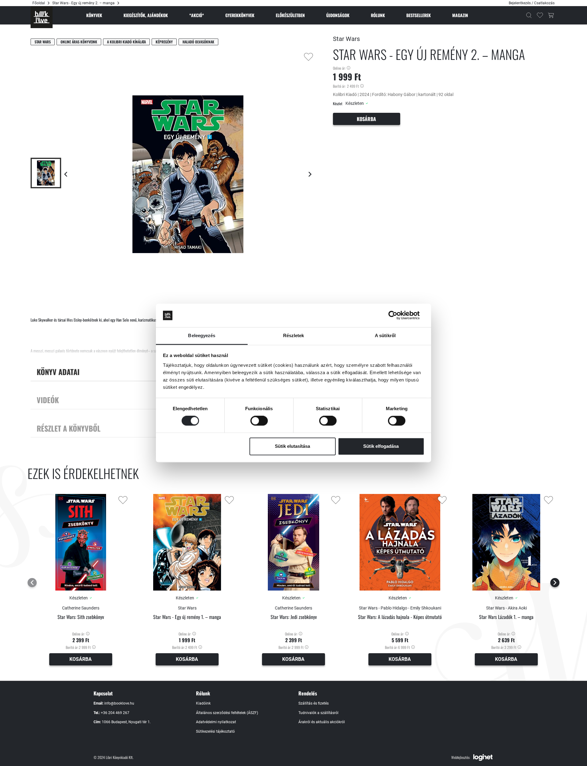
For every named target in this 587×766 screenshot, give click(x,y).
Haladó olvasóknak (198, 41)
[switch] (259, 421)
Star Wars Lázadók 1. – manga (506, 617)
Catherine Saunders (80, 608)
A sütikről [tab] (385, 335)
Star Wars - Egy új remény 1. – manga (187, 617)
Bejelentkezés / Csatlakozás (532, 3)
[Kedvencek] (539, 15)
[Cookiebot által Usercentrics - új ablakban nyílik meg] (397, 315)
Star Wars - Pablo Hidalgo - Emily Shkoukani (400, 608)
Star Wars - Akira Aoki (506, 608)
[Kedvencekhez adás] (308, 56)
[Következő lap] (310, 174)
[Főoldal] (42, 17)
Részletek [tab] (293, 335)
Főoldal (38, 3)
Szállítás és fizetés (313, 703)
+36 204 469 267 (115, 713)
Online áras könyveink (79, 41)
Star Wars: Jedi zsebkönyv (294, 617)
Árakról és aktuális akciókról (321, 722)
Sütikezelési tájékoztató (215, 731)
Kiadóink (203, 703)
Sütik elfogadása (381, 446)
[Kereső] (528, 15)
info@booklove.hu (119, 703)
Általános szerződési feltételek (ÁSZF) (227, 713)
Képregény (164, 41)
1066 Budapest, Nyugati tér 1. (126, 722)
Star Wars (43, 41)
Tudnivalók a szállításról (318, 713)
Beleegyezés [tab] (201, 335)
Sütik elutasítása (292, 446)
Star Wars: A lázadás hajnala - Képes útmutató (400, 617)
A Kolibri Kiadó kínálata (126, 41)
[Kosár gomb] (550, 15)
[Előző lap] (65, 174)
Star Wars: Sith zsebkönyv (80, 617)
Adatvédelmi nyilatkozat (216, 722)
